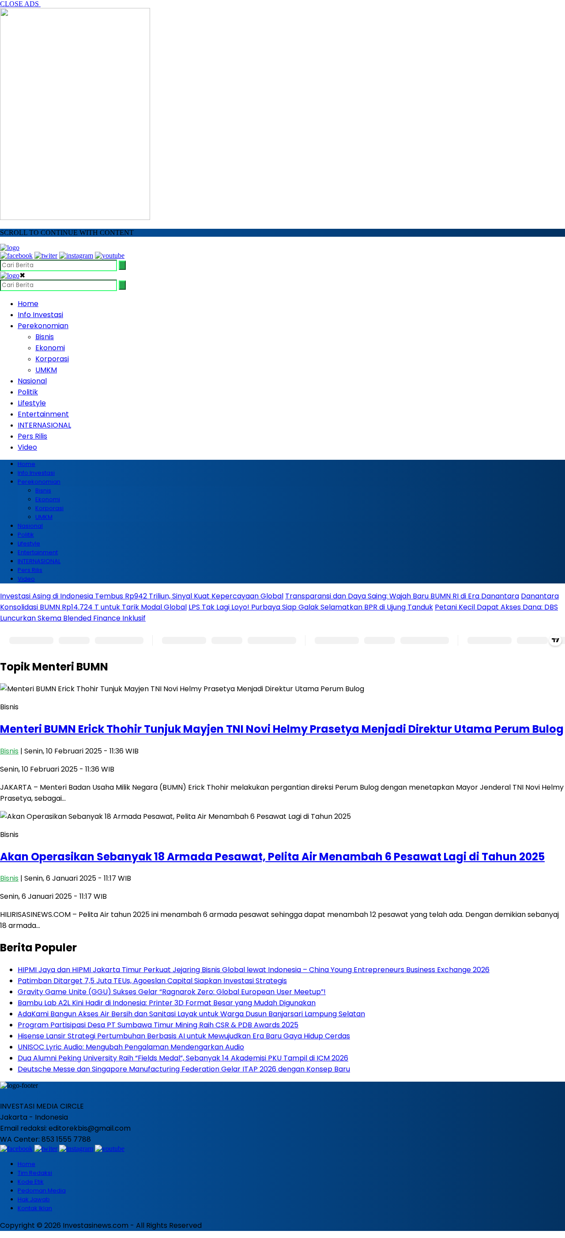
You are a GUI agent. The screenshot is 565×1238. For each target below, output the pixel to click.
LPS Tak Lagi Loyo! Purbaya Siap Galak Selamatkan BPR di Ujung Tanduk (310, 607)
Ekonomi (50, 348)
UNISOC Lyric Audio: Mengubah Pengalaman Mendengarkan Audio (131, 1047)
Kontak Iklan (35, 1208)
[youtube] (109, 255)
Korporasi (52, 359)
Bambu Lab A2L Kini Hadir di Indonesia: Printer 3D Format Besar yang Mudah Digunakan (167, 1003)
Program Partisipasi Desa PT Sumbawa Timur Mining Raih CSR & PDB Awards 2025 (158, 1025)
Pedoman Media (42, 1190)
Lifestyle (32, 403)
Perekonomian (43, 326)
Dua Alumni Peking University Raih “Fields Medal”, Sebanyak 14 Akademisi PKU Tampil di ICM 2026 (183, 1058)
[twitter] (45, 255)
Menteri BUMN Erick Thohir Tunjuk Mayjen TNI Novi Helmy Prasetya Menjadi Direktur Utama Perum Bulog (282, 729)
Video (27, 447)
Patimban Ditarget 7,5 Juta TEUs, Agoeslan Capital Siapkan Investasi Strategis (152, 981)
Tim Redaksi (35, 1173)
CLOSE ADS (20, 4)
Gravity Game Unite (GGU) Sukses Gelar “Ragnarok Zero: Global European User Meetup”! (172, 992)
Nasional (32, 381)
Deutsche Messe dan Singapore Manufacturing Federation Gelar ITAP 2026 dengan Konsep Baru (184, 1069)
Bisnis (44, 337)
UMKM (46, 370)
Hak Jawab (34, 1199)
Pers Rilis (32, 436)
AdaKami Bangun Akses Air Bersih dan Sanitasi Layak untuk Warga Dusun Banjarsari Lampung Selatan (191, 1014)
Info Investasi (40, 315)
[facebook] (16, 255)
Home (28, 304)
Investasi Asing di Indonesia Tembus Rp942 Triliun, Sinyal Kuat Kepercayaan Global (141, 596)
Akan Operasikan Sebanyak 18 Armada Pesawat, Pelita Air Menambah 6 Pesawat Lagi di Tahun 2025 (272, 856)
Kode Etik (31, 1181)
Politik (28, 392)
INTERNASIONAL (44, 425)
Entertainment (43, 414)
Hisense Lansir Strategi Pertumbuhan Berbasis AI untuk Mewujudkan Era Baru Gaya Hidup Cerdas (184, 1036)
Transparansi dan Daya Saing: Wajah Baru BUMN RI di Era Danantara (402, 596)
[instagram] (76, 255)
